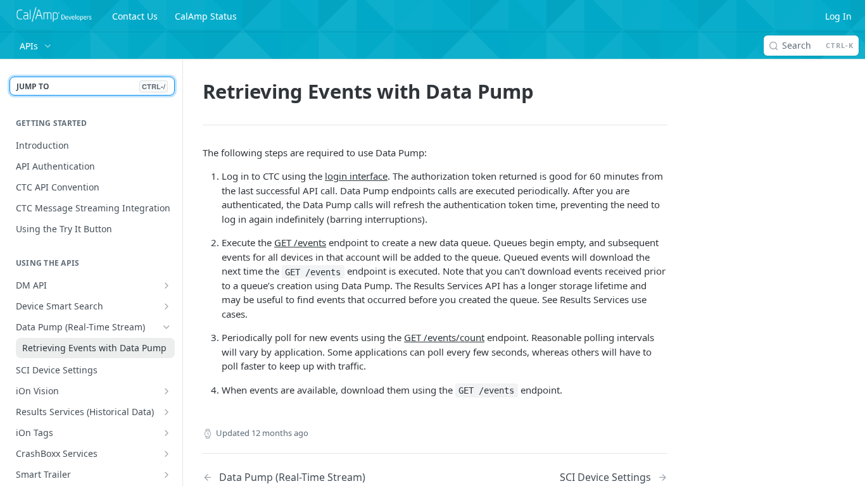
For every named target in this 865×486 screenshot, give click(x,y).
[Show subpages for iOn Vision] (166, 391)
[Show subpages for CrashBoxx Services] (166, 454)
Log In (838, 16)
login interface (356, 176)
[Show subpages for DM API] (166, 285)
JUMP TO (90, 86)
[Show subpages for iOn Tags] (166, 433)
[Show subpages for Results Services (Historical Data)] (166, 412)
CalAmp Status (206, 16)
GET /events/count (444, 337)
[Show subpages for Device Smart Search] (166, 306)
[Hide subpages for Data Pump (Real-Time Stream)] (166, 327)
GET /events (300, 242)
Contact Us (135, 16)
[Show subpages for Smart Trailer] (166, 475)
